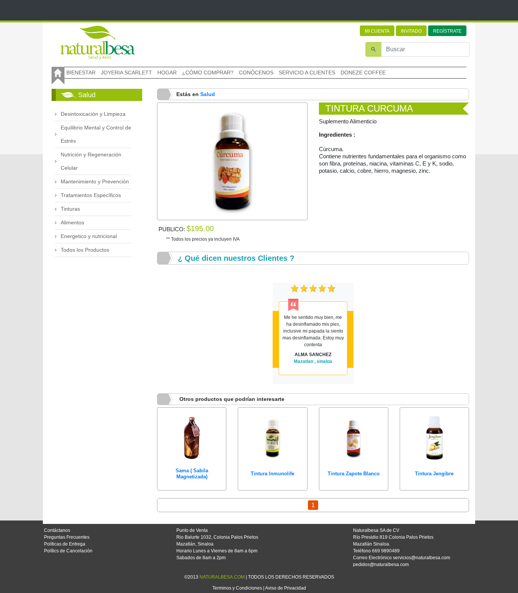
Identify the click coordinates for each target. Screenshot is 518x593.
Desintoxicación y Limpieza (93, 114)
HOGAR (167, 72)
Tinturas (70, 209)
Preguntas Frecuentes (66, 537)
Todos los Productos (85, 250)
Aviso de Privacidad (285, 588)
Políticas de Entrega (64, 544)
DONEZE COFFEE (363, 72)
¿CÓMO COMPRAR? (208, 72)
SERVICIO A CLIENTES (307, 72)
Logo (97, 43)
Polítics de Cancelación (68, 551)
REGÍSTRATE (447, 31)
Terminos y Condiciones (237, 588)
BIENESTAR (81, 72)
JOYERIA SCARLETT (126, 72)
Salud (207, 94)
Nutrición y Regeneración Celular (91, 161)
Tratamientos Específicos (91, 195)
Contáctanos (57, 530)
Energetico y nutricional (89, 236)
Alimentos (72, 222)
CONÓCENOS (256, 72)
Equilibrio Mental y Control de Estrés (96, 134)
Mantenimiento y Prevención (95, 181)
